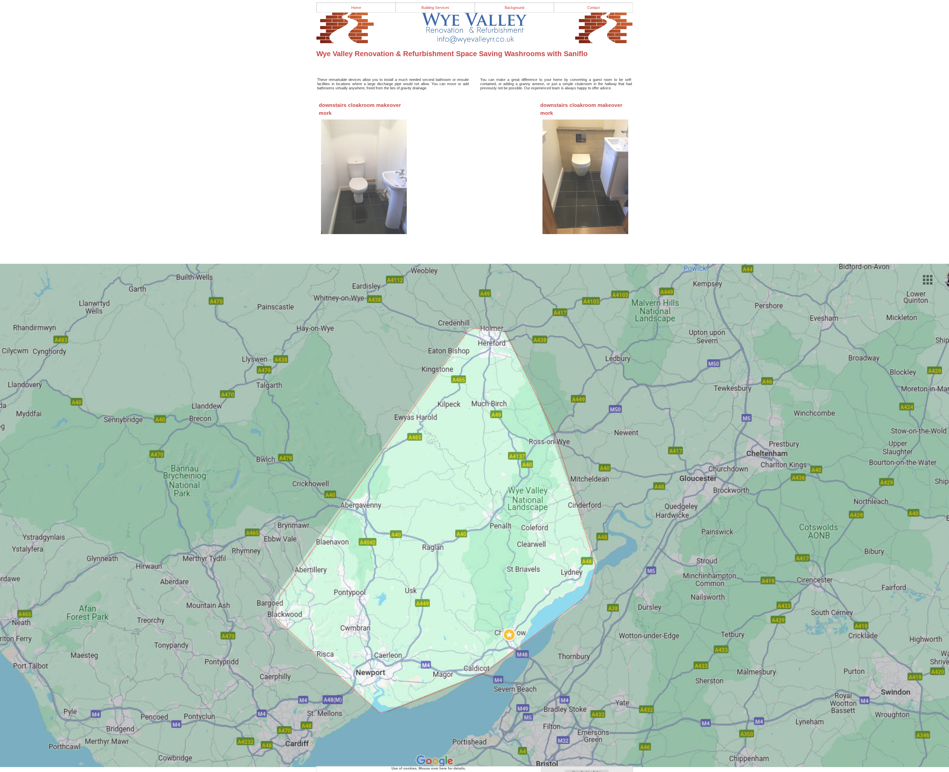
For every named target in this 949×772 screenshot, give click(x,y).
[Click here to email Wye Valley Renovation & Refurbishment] (474, 28)
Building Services (435, 7)
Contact (593, 7)
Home (356, 7)
